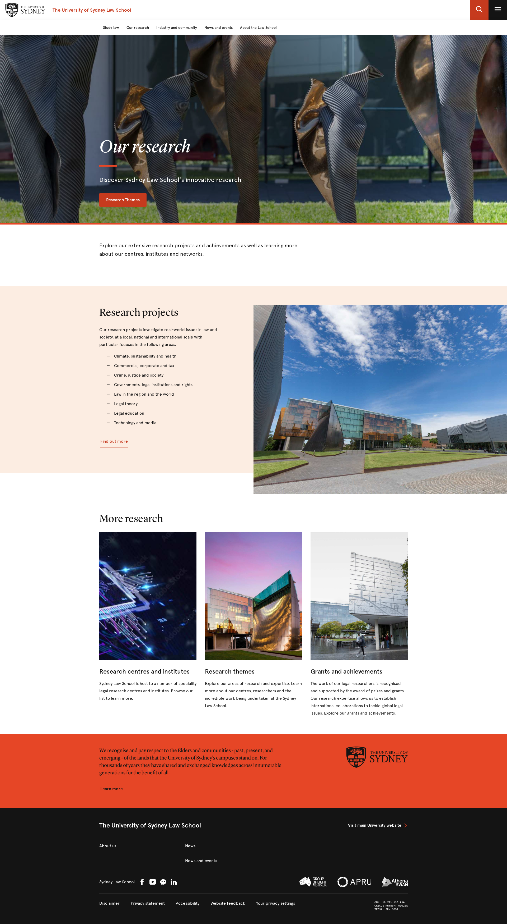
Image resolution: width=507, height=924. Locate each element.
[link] (147, 617)
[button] (479, 10)
